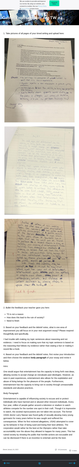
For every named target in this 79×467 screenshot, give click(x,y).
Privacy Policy (42, 6)
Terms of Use (25, 8)
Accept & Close (54, 3)
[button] (56, 449)
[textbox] (39, 235)
